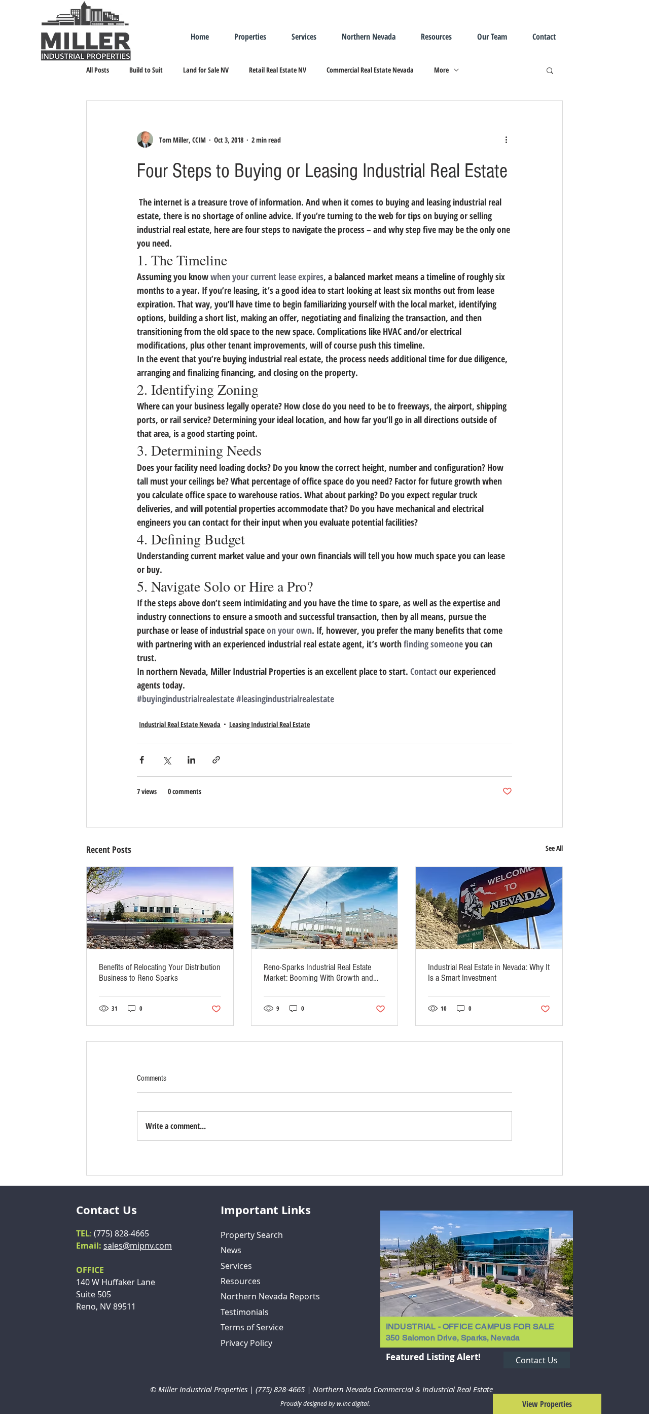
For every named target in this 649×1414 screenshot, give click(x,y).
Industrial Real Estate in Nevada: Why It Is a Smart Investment (489, 972)
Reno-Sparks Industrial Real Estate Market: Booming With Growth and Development (318, 972)
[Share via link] (216, 760)
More (441, 70)
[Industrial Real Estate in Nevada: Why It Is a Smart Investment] (489, 908)
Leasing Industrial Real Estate (269, 724)
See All (554, 848)
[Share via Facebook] (142, 760)
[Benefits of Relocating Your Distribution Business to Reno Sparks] (160, 908)
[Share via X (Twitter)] (166, 760)
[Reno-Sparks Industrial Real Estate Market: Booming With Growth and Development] (324, 908)
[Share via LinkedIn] (191, 760)
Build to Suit (146, 70)
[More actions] (506, 139)
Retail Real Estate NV (277, 70)
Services (236, 1265)
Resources (241, 1281)
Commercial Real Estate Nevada (370, 70)
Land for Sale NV (206, 70)
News (231, 1250)
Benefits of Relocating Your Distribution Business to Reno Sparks (160, 972)
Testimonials (245, 1312)
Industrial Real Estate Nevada (180, 724)
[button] (550, 70)
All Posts (97, 70)
